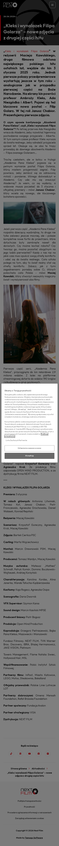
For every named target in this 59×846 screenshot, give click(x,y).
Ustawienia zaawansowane (29, 448)
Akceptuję (29, 456)
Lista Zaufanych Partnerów (16, 440)
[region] (29, 423)
